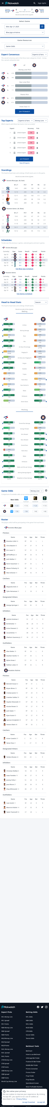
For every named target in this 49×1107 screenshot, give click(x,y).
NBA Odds (29, 1020)
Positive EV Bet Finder (33, 1062)
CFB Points (5, 1067)
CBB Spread (5, 1074)
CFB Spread (5, 1063)
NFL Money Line (6, 1017)
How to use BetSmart (33, 1054)
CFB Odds (29, 1031)
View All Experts (24, 163)
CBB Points (5, 1078)
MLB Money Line (7, 1038)
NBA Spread (5, 1031)
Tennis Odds (30, 1038)
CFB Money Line (6, 1060)
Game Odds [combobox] (10, 46)
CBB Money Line (6, 1071)
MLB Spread (5, 1042)
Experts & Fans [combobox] (38, 54)
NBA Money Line (7, 1028)
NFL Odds (29, 1017)
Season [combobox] (38, 302)
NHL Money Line (7, 1049)
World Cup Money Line (9, 1081)
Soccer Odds (30, 1035)
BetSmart (29, 1051)
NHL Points (5, 1056)
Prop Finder (30, 1076)
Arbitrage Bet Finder (33, 1058)
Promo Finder (30, 1072)
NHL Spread (5, 1053)
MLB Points (5, 1045)
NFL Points (5, 1024)
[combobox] (22, 26)
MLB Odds (29, 1028)
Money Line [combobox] (39, 120)
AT (25, 10)
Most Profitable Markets (34, 1087)
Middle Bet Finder (32, 1065)
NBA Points (5, 1035)
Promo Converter (32, 1069)
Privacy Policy (21, 1099)
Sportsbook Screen (32, 1083)
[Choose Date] (42, 26)
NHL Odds (29, 1024)
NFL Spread (5, 1020)
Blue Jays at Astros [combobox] (13, 32)
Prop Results (30, 1080)
